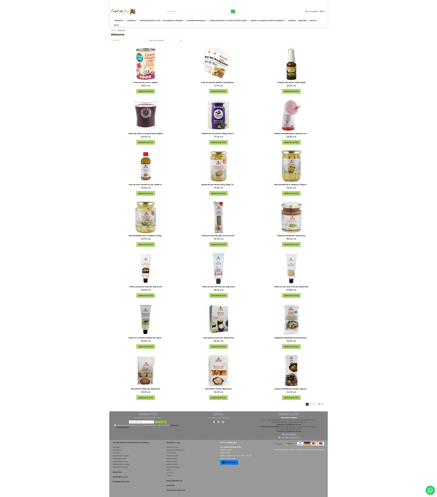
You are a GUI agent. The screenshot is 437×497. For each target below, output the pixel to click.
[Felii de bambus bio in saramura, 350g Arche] (146, 217)
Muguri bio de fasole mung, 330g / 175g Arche (218, 185)
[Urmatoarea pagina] (322, 404)
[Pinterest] (219, 422)
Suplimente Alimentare (120, 467)
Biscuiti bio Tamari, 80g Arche (218, 389)
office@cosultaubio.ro (290, 437)
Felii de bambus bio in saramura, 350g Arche (146, 236)
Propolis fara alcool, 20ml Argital (291, 82)
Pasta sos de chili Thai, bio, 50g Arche (218, 287)
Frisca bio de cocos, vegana (146, 82)
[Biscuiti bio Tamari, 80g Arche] (218, 370)
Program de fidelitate (175, 490)
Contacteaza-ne (231, 462)
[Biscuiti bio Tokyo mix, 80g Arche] (146, 370)
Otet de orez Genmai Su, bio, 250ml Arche (146, 185)
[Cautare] (233, 11)
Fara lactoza (117, 450)
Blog (116, 25)
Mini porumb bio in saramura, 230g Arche (291, 185)
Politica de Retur (171, 461)
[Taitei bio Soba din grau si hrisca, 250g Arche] (218, 217)
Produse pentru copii (119, 458)
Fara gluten (116, 447)
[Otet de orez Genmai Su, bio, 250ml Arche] (146, 166)
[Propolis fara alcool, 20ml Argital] (291, 64)
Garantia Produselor (173, 467)
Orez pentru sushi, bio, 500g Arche (218, 338)
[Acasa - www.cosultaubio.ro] (125, 11)
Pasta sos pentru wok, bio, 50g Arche (146, 287)
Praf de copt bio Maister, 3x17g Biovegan (218, 82)
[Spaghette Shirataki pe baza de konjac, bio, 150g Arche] (291, 319)
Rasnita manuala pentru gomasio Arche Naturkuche (291, 133)
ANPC (168, 470)
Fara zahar (116, 453)
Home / (114, 30)
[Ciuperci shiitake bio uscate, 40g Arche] (291, 370)
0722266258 (290, 434)
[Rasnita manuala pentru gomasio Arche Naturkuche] (291, 115)
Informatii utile (173, 442)
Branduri (170, 485)
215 (319, 404)
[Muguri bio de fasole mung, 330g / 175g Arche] (218, 166)
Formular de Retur (172, 464)
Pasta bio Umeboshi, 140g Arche (291, 236)
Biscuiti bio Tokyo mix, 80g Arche (145, 389)
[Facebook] (214, 422)
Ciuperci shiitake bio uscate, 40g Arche (291, 389)
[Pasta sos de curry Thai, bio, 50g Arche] (291, 268)
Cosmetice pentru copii (120, 461)
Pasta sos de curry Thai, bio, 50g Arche (291, 287)
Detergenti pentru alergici (121, 464)
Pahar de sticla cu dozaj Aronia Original (146, 133)
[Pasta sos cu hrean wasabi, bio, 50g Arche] (146, 319)
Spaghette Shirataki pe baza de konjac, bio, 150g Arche (291, 338)
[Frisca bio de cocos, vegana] (146, 64)
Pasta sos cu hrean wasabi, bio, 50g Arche (146, 338)
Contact (169, 475)
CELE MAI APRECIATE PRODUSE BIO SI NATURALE (131, 442)
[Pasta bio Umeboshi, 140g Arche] (291, 217)
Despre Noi (117, 472)
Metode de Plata (171, 458)
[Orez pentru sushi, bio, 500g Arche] (218, 319)
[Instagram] (223, 422)
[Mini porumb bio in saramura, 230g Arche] (291, 166)
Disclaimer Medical (174, 481)
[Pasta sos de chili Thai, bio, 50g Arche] (218, 268)
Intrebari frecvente (121, 482)
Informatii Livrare (172, 456)
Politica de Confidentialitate (175, 450)
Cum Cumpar (171, 453)
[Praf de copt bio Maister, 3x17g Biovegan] (218, 64)
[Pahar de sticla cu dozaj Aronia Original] (146, 115)
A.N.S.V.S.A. (170, 473)
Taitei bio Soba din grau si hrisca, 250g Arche (218, 236)
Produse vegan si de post (121, 456)
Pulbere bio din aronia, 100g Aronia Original (218, 133)
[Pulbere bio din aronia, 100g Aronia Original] (218, 115)
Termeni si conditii (172, 447)
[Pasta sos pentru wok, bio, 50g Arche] (146, 268)
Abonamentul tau (120, 477)
